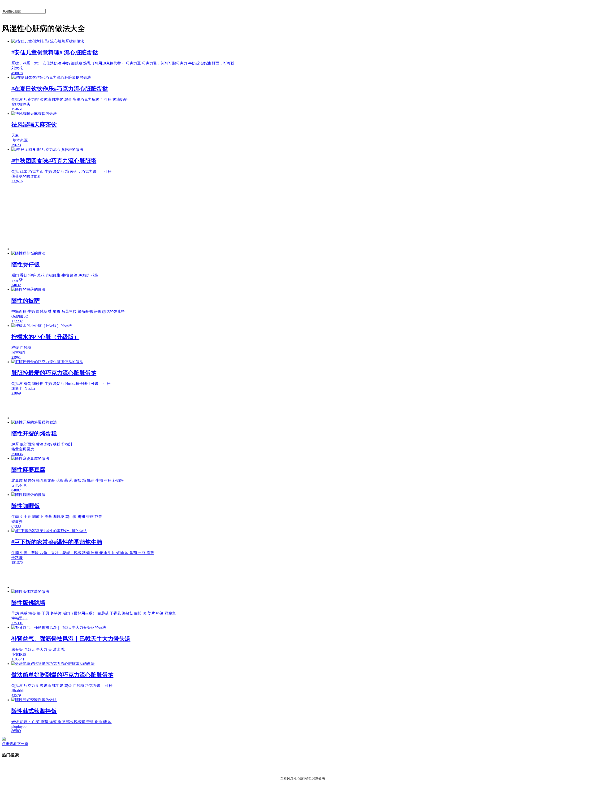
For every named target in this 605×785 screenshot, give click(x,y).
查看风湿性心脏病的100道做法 (302, 778)
